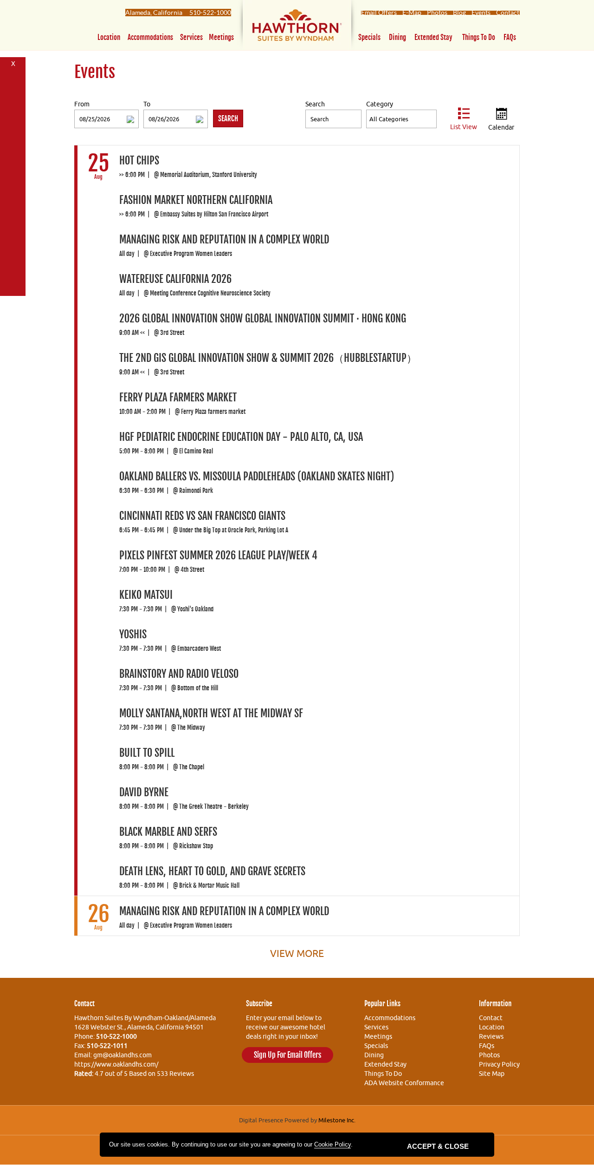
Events (481, 12)
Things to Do (478, 37)
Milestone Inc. (336, 1120)
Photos (437, 12)
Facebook (13, 78)
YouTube (13, 164)
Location (108, 37)
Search (315, 104)
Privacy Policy (499, 1064)
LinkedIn (13, 215)
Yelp (13, 267)
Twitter (13, 95)
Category (379, 104)
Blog (459, 12)
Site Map (491, 1073)
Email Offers (379, 12)
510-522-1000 (210, 12)
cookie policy (332, 1144)
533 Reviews (175, 1073)
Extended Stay (433, 37)
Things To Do (383, 1073)
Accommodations (150, 37)
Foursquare (13, 112)
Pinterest (13, 129)
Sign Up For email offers (287, 1055)
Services (191, 37)
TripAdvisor (13, 249)
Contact (507, 12)
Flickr (13, 146)
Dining (397, 37)
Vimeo (13, 232)
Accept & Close (438, 1146)
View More (297, 953)
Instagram (13, 284)
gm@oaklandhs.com (122, 1055)
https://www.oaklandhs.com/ (116, 1064)
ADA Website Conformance (404, 1083)
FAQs (510, 37)
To (146, 104)
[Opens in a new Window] (297, 27)
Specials (369, 37)
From (82, 104)
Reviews (491, 1036)
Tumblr (13, 198)
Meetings (221, 37)
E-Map (411, 12)
